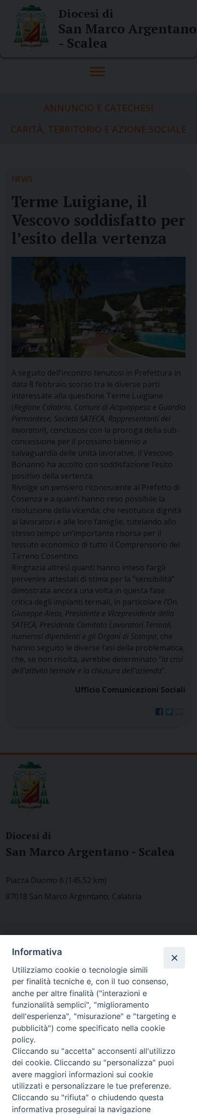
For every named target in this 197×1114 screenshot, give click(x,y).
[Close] (174, 957)
